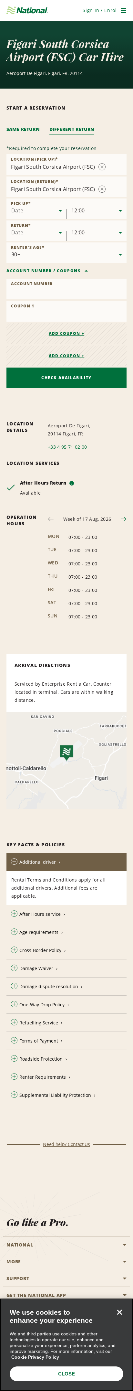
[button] (100, 10)
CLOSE (66, 1373)
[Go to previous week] (51, 519)
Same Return (23, 129)
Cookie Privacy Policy (35, 1357)
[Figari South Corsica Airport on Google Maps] (66, 760)
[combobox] (36, 208)
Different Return (72, 129)
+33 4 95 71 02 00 (67, 447)
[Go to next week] (123, 519)
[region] (66, 1345)
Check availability (66, 377)
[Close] (119, 1312)
